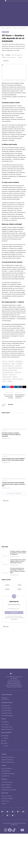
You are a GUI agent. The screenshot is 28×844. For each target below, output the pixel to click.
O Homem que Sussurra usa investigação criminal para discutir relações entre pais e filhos (13, 484)
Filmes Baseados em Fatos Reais (10, 370)
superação (9, 381)
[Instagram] (5, 830)
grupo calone (18, 372)
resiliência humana (7, 379)
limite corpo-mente (7, 376)
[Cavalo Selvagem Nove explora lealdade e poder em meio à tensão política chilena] (14, 448)
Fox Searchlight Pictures (8, 372)
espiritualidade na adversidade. (15, 368)
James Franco (12, 374)
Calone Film (5, 31)
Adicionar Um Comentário (14, 493)
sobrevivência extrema (18, 379)
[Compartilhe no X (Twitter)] (13, 61)
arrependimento (18, 361)
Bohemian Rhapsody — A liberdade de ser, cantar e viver (20, 396)
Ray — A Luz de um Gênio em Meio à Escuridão (8, 396)
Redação (8, 55)
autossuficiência (6, 363)
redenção (15, 376)
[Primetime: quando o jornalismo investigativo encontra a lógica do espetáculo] (14, 422)
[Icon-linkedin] (18, 830)
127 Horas (5, 361)
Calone (13, 363)
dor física (5, 368)
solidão (4, 381)
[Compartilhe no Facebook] (11, 61)
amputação (11, 361)
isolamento (5, 374)
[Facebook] (10, 830)
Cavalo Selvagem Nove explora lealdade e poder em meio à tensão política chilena (18, 561)
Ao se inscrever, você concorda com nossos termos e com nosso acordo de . (14, 618)
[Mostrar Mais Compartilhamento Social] (20, 61)
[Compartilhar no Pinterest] (15, 61)
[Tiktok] (14, 830)
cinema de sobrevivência (8, 365)
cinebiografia (19, 363)
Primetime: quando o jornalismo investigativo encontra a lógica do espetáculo (11, 434)
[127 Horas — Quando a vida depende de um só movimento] (14, 72)
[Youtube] (22, 830)
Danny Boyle (18, 365)
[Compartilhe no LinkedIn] (17, 61)
